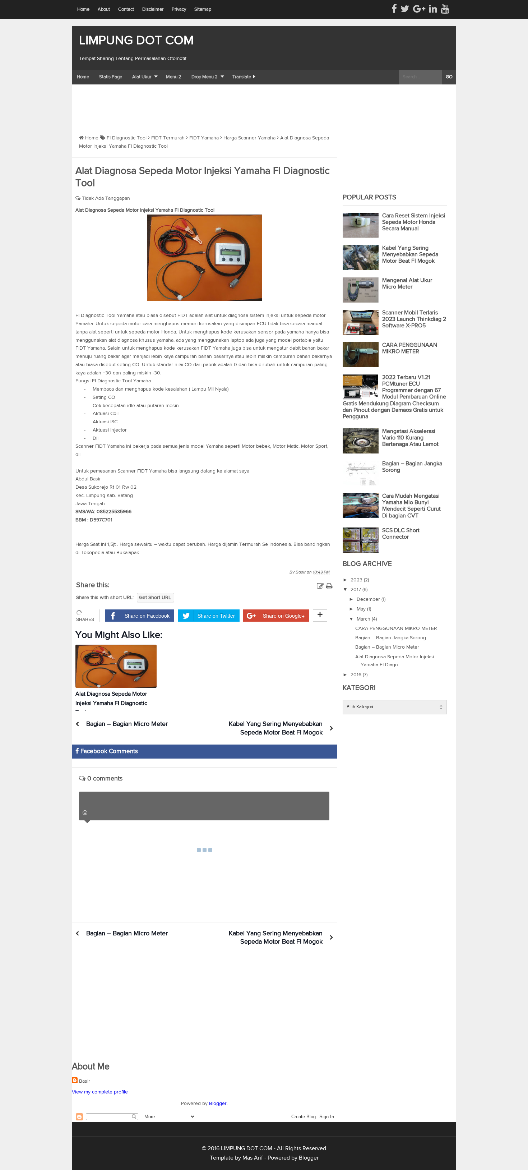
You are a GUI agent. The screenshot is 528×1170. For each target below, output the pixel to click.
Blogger (218, 1103)
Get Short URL (155, 597)
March (364, 619)
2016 (357, 674)
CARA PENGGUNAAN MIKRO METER (396, 628)
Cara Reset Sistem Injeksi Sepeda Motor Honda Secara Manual (413, 222)
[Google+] (419, 9)
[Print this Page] (329, 586)
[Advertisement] (202, 104)
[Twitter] (404, 9)
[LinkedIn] (433, 9)
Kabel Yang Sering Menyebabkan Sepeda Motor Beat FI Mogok (410, 254)
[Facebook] (394, 9)
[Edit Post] (320, 586)
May (362, 609)
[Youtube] (445, 9)
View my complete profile (100, 1092)
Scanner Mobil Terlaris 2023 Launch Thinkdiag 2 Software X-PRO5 (414, 319)
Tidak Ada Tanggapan (106, 198)
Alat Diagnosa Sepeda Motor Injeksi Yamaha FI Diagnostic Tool (111, 703)
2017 (356, 589)
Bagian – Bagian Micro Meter (127, 724)
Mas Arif (252, 1158)
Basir (84, 1081)
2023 (357, 579)
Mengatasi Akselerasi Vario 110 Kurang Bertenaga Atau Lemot (410, 438)
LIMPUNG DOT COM (136, 40)
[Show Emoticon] (85, 813)
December (369, 599)
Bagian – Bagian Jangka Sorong (390, 637)
